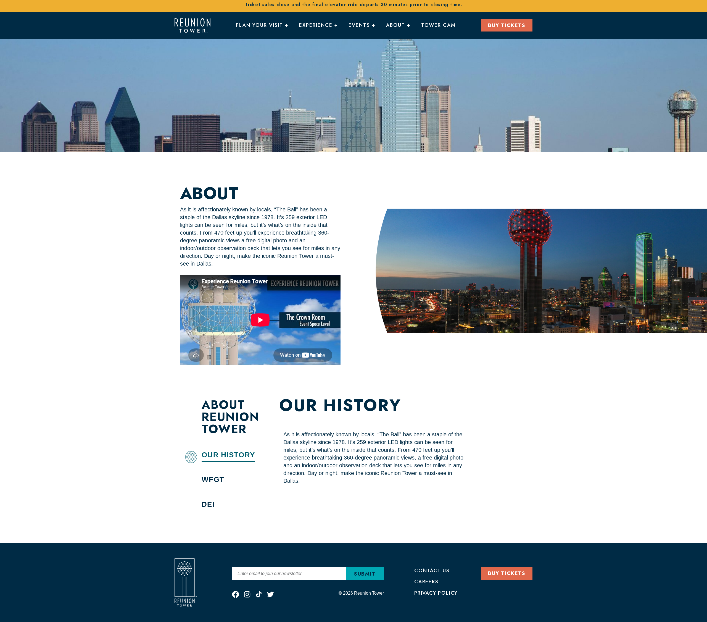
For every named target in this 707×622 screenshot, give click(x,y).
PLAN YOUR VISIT (259, 25)
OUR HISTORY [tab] (228, 455)
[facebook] (235, 594)
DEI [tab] (208, 504)
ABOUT (395, 25)
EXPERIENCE (316, 25)
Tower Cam (438, 25)
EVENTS (359, 25)
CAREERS (426, 581)
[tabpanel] (392, 441)
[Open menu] (285, 26)
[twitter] (270, 594)
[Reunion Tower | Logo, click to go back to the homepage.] (192, 25)
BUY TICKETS (507, 25)
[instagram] (247, 594)
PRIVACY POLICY (436, 593)
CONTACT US (432, 570)
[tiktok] (259, 594)
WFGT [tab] (213, 479)
